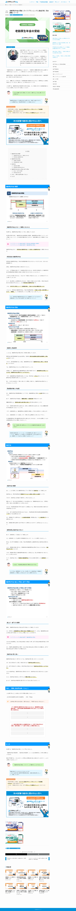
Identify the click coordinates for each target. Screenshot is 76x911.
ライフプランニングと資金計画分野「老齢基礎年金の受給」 (23, 245)
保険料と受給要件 (17, 160)
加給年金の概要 (17, 165)
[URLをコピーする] (39, 854)
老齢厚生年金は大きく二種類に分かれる (21, 155)
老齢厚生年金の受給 (16, 159)
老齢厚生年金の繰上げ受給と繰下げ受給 (20, 169)
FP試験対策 (56, 69)
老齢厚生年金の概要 (16, 153)
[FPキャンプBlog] (11, 2)
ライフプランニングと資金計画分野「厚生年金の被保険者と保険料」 (25, 243)
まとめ (13, 176)
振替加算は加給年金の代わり (19, 167)
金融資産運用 (56, 89)
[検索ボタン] (69, 2)
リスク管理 (56, 79)
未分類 (55, 84)
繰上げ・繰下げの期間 (18, 171)
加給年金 (14, 164)
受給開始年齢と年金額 (18, 162)
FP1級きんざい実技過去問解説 (60, 64)
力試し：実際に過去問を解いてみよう (20, 174)
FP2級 (11, 14)
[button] (16, 854)
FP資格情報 (56, 71)
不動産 (55, 81)
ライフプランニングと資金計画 (17, 14)
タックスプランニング (58, 74)
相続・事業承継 (57, 86)
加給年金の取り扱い (17, 172)
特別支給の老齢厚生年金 (18, 157)
